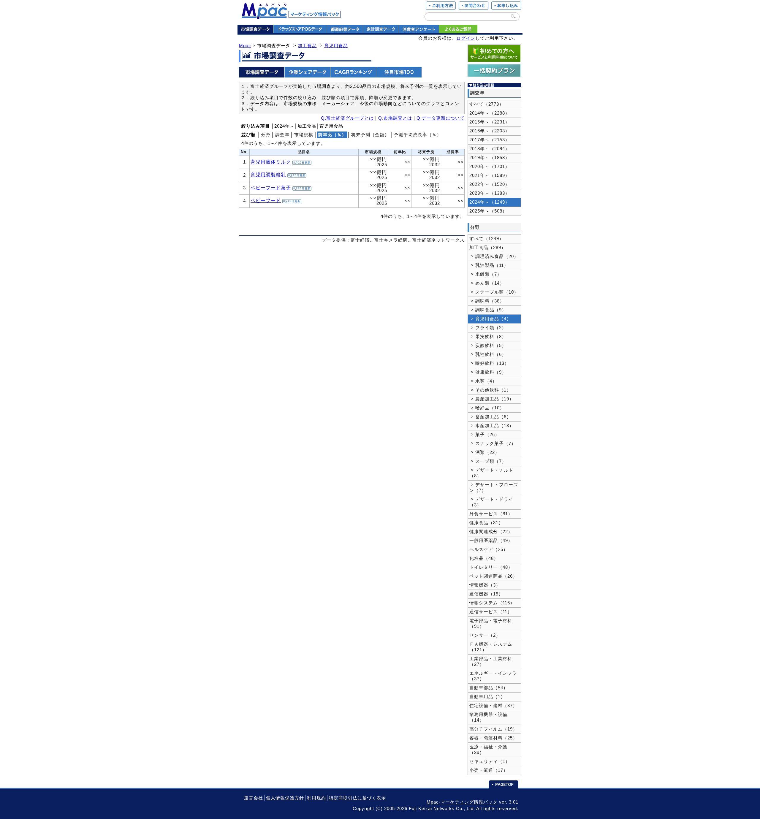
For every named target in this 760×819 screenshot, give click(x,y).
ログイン (465, 38)
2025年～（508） (488, 211)
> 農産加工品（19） (491, 399)
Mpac (245, 45)
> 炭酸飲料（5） (487, 345)
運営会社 (253, 798)
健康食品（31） (486, 522)
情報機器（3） (485, 585)
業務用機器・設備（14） (488, 717)
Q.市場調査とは (395, 118)
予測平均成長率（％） (417, 134)
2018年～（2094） (489, 148)
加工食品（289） (487, 247)
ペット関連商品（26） (493, 576)
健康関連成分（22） (491, 531)
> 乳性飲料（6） (487, 354)
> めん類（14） (486, 283)
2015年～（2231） (489, 122)
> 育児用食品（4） (490, 318)
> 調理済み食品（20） (494, 256)
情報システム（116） (492, 603)
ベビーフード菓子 (271, 187)
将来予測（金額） (370, 134)
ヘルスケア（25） (488, 549)
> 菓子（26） (484, 434)
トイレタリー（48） (491, 567)
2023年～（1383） (489, 193)
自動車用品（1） (487, 696)
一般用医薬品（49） (491, 540)
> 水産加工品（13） (491, 425)
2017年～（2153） (489, 139)
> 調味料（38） (486, 301)
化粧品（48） (483, 558)
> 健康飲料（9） (487, 372)
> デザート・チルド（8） (491, 473)
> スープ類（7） (487, 461)
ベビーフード (266, 200)
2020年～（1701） (489, 166)
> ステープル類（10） (494, 292)
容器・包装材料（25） (493, 738)
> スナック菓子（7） (492, 443)
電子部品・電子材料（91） (490, 623)
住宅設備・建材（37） (493, 705)
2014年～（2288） (489, 113)
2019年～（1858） (489, 157)
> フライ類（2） (487, 327)
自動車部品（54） (488, 687)
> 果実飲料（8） (487, 336)
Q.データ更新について (441, 118)
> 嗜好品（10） (486, 407)
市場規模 (303, 134)
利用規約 (316, 798)
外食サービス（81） (491, 513)
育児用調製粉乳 (268, 174)
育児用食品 (336, 45)
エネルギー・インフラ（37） (493, 676)
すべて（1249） (486, 238)
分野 (265, 134)
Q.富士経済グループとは (347, 118)
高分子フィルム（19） (493, 729)
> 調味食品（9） (487, 310)
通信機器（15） (486, 594)
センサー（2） (485, 635)
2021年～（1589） (489, 175)
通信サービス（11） (490, 611)
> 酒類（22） (484, 452)
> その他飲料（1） (490, 390)
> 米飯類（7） (485, 274)
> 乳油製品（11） (489, 265)
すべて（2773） (486, 104)
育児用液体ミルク (271, 161)
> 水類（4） (483, 381)
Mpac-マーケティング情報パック (462, 802)
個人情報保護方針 (285, 798)
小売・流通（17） (488, 770)
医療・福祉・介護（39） (488, 749)
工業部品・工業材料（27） (490, 661)
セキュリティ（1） (489, 761)
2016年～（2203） (489, 131)
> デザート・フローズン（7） (493, 487)
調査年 (282, 134)
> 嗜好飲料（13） (489, 363)
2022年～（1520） (489, 184)
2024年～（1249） (489, 202)
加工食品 (307, 45)
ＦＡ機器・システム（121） (490, 647)
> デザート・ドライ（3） (491, 502)
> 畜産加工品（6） (490, 416)
